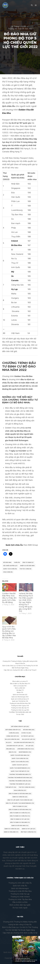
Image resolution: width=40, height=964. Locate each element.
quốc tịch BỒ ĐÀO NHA (20, 755)
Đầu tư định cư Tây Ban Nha (18, 683)
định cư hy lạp (28, 828)
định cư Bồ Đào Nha (20, 825)
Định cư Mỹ (18, 688)
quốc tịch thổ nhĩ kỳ (20, 771)
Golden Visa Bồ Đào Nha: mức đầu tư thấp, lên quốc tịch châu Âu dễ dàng (9, 597)
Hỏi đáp (18, 690)
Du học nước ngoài (20, 908)
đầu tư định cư (28, 562)
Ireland (10, 748)
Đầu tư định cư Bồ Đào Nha (20, 793)
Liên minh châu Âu (25, 748)
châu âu (17, 562)
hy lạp (29, 745)
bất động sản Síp (13, 729)
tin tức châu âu (25, 568)
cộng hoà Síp (12, 736)
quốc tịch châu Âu (20, 758)
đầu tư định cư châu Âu (20, 812)
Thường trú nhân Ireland (20, 897)
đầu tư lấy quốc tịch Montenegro (20, 803)
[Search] (32, 5)
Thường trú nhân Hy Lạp (18, 710)
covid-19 (26, 732)
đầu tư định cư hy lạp (20, 819)
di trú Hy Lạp (27, 736)
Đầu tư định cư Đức (20, 902)
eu (8, 742)
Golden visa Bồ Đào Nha (24, 742)
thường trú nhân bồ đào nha (20, 777)
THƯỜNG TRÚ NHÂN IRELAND (18, 712)
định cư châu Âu (12, 828)
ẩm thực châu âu (28, 832)
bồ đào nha (7, 562)
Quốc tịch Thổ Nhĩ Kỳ (18, 701)
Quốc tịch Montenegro (18, 697)
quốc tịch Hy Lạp (20, 764)
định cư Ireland (11, 832)
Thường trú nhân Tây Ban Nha (20, 899)
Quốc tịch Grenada (18, 694)
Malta (18, 692)
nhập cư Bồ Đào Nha (27, 565)
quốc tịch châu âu (10, 568)
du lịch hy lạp (28, 739)
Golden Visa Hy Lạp (15, 745)
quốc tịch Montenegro (20, 768)
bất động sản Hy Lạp (20, 726)
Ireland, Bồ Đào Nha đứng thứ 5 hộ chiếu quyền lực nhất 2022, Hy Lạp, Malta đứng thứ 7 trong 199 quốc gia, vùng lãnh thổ (26, 602)
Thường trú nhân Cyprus (18, 705)
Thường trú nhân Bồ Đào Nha (20, 29)
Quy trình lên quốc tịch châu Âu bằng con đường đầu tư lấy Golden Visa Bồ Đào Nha (9, 632)
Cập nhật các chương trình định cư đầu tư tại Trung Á (20, 670)
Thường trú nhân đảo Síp (18, 708)
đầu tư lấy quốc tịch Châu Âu (20, 800)
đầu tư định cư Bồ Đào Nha (20, 809)
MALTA (12, 752)
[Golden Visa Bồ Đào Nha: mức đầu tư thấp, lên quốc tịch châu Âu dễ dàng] (9, 587)
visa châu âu (8, 572)
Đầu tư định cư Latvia (19, 681)
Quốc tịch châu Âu (14, 545)
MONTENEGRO (25, 752)
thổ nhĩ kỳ (11, 787)
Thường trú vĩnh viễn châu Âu (20, 883)
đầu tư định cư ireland (20, 822)
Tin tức (18, 714)
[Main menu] (36, 5)
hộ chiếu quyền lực (10, 565)
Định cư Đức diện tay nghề (20, 905)
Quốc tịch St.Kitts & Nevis (19, 699)
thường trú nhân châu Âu (20, 780)
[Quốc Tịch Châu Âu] (5, 5)
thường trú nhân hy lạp (20, 784)
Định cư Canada (19, 686)
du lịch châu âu (12, 739)
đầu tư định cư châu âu (20, 816)
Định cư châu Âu (20, 796)
